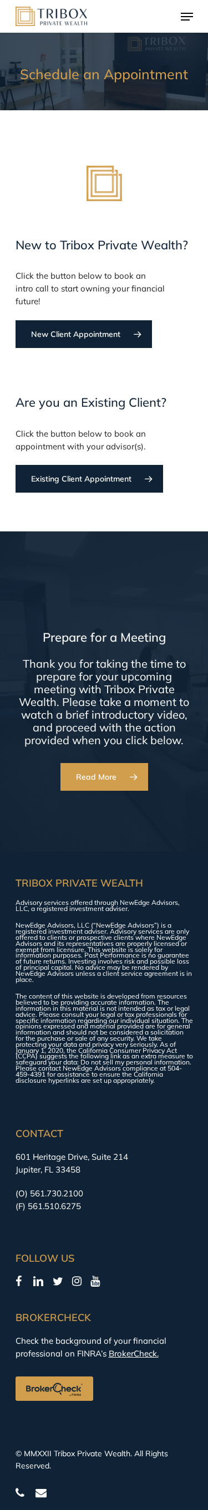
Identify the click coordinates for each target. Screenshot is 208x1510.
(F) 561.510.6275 (48, 1206)
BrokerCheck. (134, 1353)
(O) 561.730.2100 (49, 1193)
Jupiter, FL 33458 (48, 1169)
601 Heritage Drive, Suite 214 (72, 1156)
